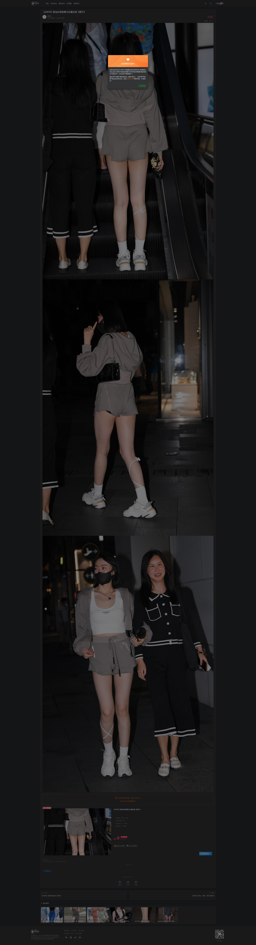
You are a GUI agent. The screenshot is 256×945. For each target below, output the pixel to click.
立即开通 (142, 86)
